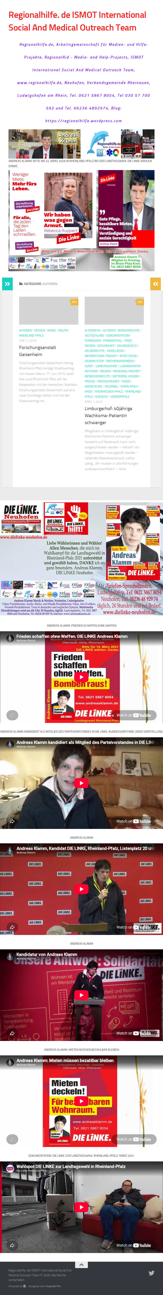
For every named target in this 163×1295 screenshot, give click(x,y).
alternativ (92, 330)
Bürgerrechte (129, 330)
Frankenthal (112, 340)
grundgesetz (127, 346)
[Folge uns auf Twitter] (152, 1273)
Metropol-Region (126, 376)
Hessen (39, 330)
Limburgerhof (106, 366)
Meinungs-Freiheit (126, 371)
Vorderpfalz (119, 396)
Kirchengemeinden (120, 361)
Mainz (51, 330)
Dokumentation (118, 335)
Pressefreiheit (108, 381)
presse (90, 381)
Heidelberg (115, 351)
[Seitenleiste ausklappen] (7, 284)
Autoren (25, 330)
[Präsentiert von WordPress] (24, 1286)
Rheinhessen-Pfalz (109, 391)
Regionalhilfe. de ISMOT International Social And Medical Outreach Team (77, 21)
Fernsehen (93, 340)
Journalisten (94, 361)
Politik (63, 330)
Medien (105, 371)
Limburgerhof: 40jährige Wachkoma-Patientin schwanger (108, 415)
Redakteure (93, 386)
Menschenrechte (97, 376)
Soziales (101, 396)
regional (111, 386)
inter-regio (128, 356)
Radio (126, 381)
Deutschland (94, 335)
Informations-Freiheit (101, 356)
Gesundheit (106, 346)
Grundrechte (95, 351)
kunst (89, 366)
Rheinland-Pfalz (31, 335)
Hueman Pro (53, 1286)
